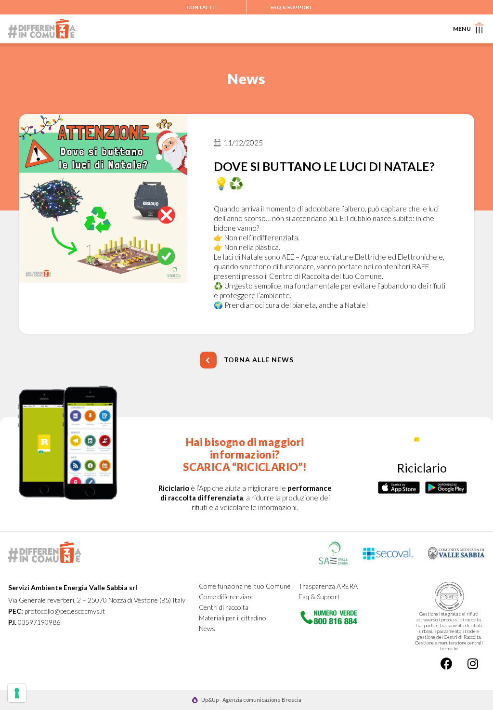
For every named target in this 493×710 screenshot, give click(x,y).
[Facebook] (446, 663)
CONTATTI (201, 7)
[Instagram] (473, 663)
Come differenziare (226, 596)
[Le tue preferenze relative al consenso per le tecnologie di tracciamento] (17, 693)
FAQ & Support (292, 7)
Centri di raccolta (223, 607)
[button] (247, 360)
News (207, 628)
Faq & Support (319, 596)
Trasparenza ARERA (328, 586)
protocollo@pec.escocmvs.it (65, 611)
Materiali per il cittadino (232, 618)
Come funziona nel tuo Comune (245, 586)
